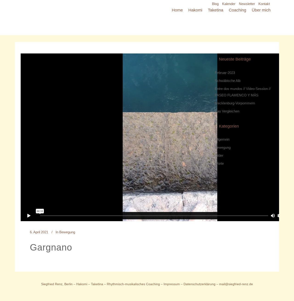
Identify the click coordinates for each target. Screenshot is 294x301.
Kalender (228, 4)
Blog (215, 4)
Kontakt (264, 4)
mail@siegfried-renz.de (236, 284)
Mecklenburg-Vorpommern (235, 103)
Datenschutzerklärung (200, 284)
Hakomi (81, 284)
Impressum (172, 284)
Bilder (219, 155)
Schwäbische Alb (227, 81)
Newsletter (247, 4)
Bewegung (67, 232)
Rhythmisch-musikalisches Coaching (133, 284)
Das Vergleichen (227, 111)
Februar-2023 (225, 73)
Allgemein (222, 139)
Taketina (97, 284)
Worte (219, 163)
